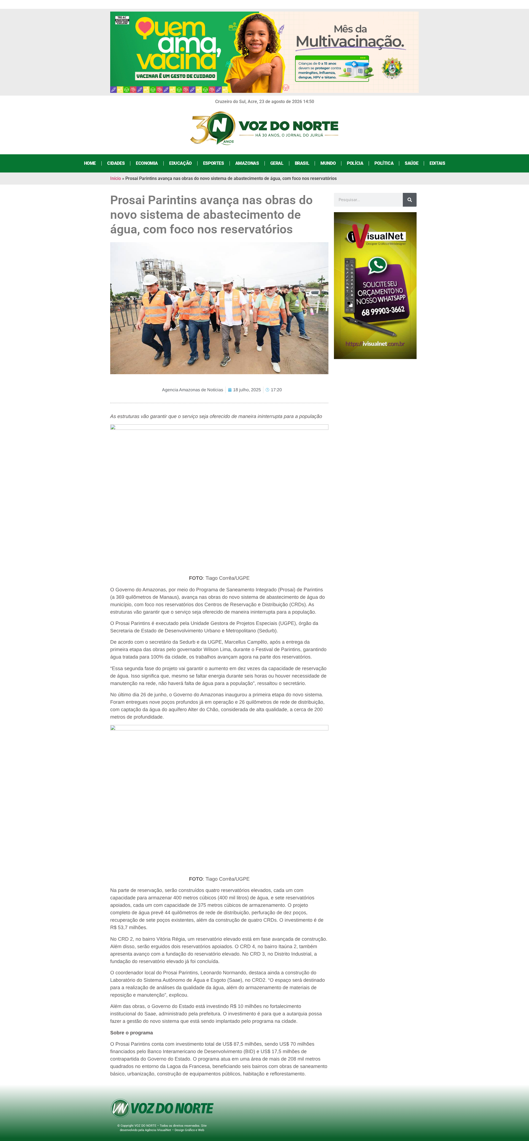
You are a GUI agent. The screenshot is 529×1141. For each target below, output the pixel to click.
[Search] (410, 200)
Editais (437, 163)
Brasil (302, 163)
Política (383, 163)
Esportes (213, 163)
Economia (147, 163)
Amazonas (247, 163)
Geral (277, 163)
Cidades (116, 163)
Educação (180, 163)
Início (115, 178)
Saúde (411, 163)
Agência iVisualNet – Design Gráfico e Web (174, 1130)
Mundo (328, 163)
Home (90, 163)
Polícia (355, 163)
